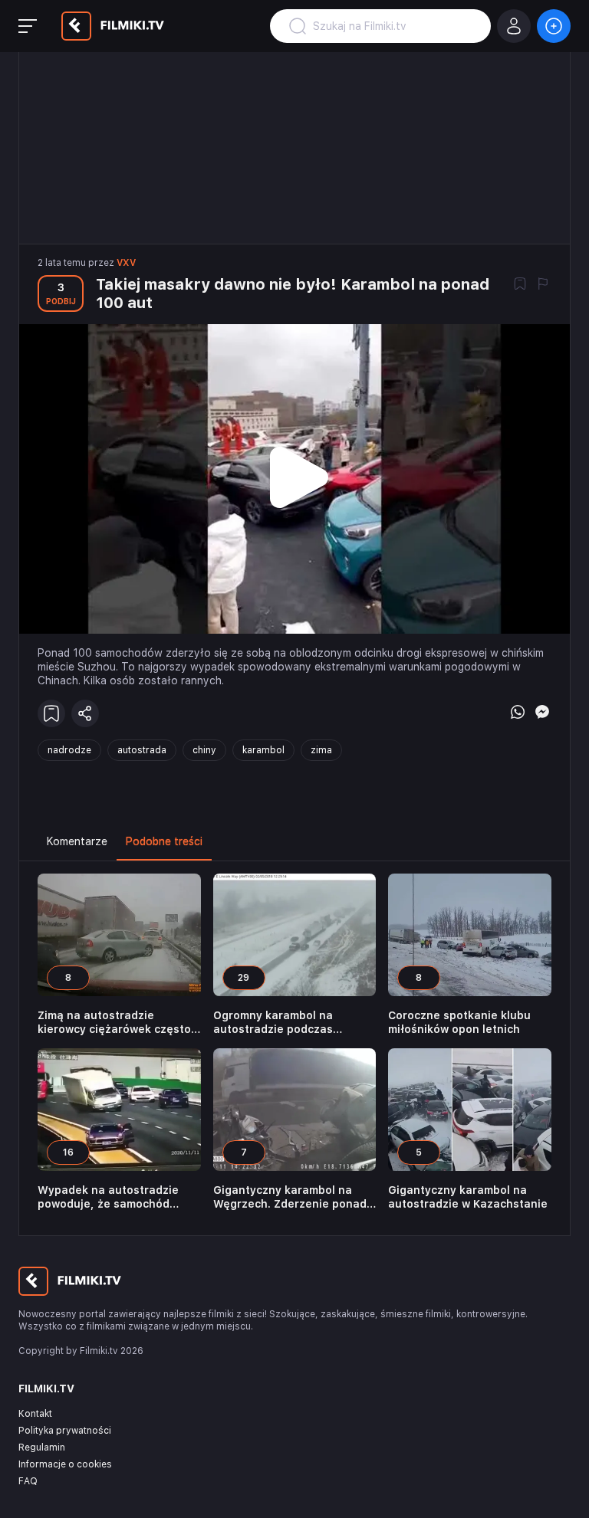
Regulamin (41, 1447)
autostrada (141, 750)
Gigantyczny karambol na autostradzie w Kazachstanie (468, 1197)
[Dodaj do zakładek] (520, 285)
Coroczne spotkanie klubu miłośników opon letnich (459, 1022)
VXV (126, 262)
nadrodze (69, 750)
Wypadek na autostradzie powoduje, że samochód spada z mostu (108, 1197)
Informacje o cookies (65, 1464)
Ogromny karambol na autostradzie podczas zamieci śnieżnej (273, 1022)
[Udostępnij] (85, 713)
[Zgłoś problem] (543, 285)
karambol (263, 750)
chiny (204, 750)
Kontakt (35, 1413)
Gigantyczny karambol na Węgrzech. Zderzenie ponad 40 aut (290, 1197)
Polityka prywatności (64, 1430)
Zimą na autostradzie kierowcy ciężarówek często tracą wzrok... (114, 1022)
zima (321, 750)
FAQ (28, 1481)
